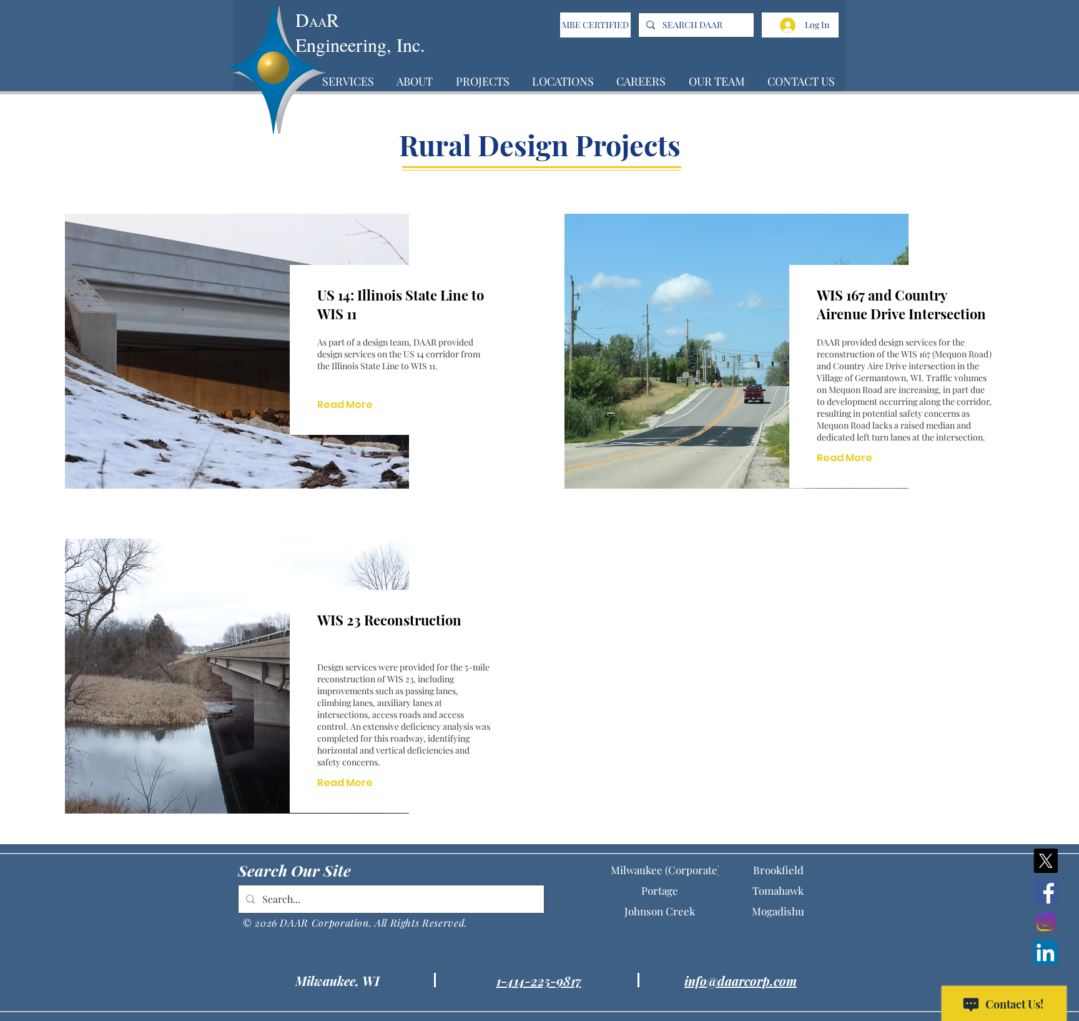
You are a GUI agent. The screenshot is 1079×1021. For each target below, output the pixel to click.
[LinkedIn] (1045, 952)
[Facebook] (1045, 891)
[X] (1045, 861)
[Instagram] (1045, 922)
